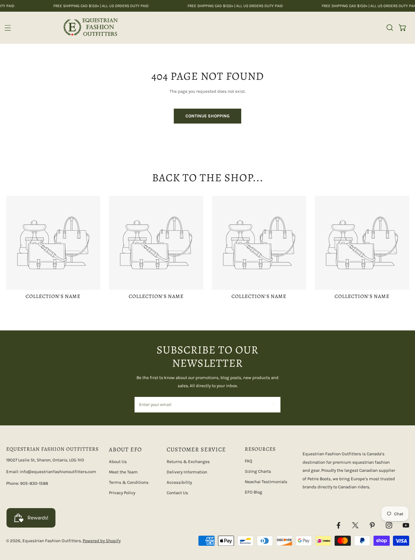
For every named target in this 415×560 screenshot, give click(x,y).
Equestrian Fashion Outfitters (51, 540)
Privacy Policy (122, 492)
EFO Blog (253, 492)
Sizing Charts (258, 471)
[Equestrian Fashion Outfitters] (90, 28)
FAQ (248, 461)
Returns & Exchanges (188, 461)
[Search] (389, 27)
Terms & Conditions (128, 482)
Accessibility (179, 482)
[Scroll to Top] (404, 526)
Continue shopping (207, 115)
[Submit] (272, 404)
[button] (402, 27)
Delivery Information (187, 472)
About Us (118, 461)
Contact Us (177, 492)
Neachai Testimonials (266, 481)
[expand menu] (7, 27)
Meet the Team (123, 472)
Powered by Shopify (102, 540)
